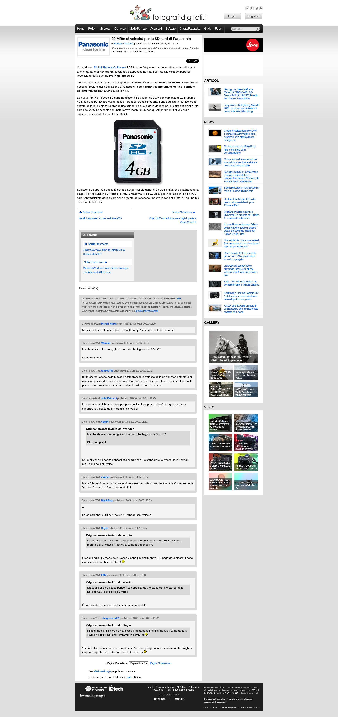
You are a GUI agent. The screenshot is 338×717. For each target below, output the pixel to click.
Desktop (159, 699)
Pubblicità (193, 687)
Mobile (179, 699)
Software (170, 28)
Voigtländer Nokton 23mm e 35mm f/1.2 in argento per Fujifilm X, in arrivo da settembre (241, 215)
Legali (150, 687)
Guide (207, 28)
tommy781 (107, 370)
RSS (168, 689)
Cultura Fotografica (190, 28)
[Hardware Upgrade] (96, 691)
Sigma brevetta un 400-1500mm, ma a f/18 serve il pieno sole (241, 189)
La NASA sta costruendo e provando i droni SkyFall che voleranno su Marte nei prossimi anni (240, 270)
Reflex (91, 28)
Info (179, 298)
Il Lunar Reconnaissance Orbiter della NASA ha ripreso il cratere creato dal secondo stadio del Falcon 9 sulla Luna (241, 229)
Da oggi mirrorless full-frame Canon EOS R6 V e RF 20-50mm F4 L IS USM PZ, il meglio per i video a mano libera (241, 94)
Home (80, 28)
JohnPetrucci (109, 398)
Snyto (104, 528)
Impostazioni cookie (183, 689)
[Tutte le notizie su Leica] (233, 51)
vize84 (104, 421)
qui (128, 677)
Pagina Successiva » (161, 663)
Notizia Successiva (182, 212)
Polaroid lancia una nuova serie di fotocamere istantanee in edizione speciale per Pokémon (241, 243)
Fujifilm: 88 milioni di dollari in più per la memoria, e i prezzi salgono (241, 283)
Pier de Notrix (108, 323)
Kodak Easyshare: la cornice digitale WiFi (100, 218)
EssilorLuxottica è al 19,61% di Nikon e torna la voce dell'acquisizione (239, 149)
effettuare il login (102, 671)
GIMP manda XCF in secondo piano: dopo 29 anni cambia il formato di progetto (240, 256)
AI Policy (181, 687)
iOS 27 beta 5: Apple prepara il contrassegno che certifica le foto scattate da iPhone (241, 308)
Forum (218, 28)
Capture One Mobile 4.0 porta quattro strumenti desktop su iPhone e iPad (239, 202)
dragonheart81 (111, 618)
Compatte (119, 28)
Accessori (156, 28)
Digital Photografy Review (110, 67)
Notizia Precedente (92, 212)
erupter (105, 477)
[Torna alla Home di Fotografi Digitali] (169, 20)
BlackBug (106, 500)
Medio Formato (137, 28)
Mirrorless (104, 28)
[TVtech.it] (116, 691)
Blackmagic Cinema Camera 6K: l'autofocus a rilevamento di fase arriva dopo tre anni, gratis (241, 296)
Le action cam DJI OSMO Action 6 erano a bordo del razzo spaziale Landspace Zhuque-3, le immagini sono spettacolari (241, 176)
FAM (103, 575)
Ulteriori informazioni (249, 693)
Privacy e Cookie (165, 687)
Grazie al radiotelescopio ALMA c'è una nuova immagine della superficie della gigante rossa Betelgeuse (240, 135)
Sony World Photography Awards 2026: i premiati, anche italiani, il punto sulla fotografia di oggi (241, 108)
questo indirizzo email (146, 310)
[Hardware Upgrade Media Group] (92, 698)
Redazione (157, 689)
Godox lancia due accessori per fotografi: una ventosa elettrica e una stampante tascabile (240, 162)
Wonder (105, 343)
